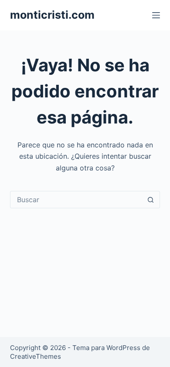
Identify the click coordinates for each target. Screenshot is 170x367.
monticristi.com (52, 14)
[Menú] (156, 15)
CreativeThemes (35, 356)
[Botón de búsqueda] (151, 199)
